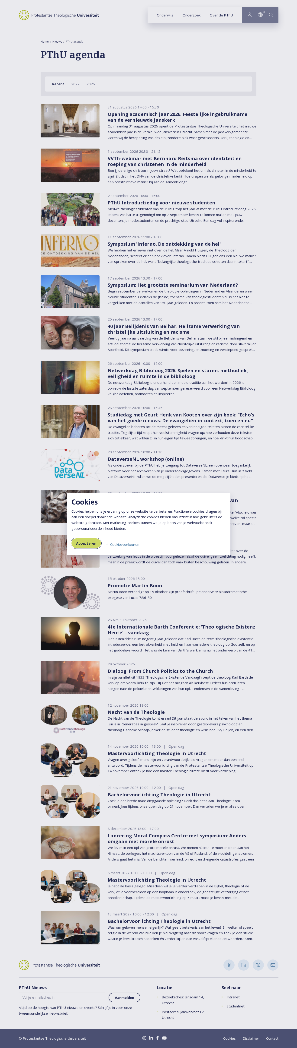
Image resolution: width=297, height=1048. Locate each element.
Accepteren (86, 543)
